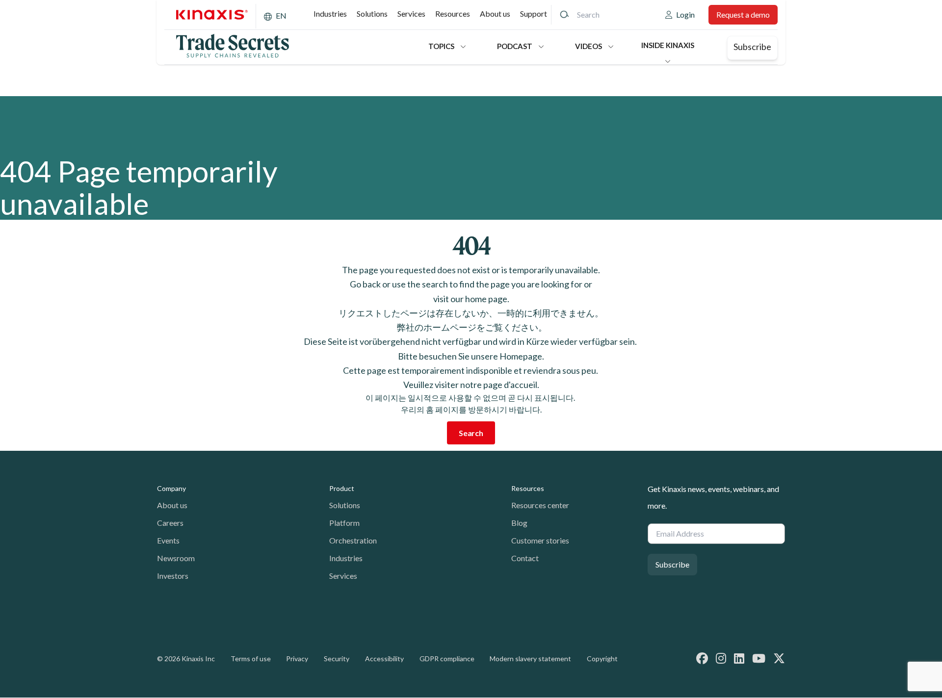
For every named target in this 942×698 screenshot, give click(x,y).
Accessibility (384, 658)
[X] (779, 658)
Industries (330, 13)
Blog (519, 522)
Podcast (514, 46)
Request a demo (743, 14)
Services (411, 13)
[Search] (564, 15)
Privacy (297, 658)
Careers (170, 522)
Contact (525, 558)
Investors (172, 575)
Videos (588, 46)
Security (336, 658)
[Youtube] (758, 658)
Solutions (372, 13)
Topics (441, 46)
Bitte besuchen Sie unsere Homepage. (471, 356)
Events (168, 540)
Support (533, 13)
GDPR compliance (446, 658)
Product (341, 488)
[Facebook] (702, 658)
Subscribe (752, 46)
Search (471, 433)
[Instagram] (721, 658)
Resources (452, 13)
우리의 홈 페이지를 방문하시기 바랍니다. (471, 409)
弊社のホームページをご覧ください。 (471, 327)
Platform (344, 522)
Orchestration (353, 540)
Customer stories (540, 540)
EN (281, 15)
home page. (487, 298)
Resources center (540, 505)
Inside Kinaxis (667, 45)
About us (495, 13)
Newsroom (176, 558)
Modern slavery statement (530, 658)
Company (171, 488)
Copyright (602, 658)
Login (685, 14)
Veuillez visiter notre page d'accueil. (471, 384)
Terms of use (251, 658)
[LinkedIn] (739, 658)
